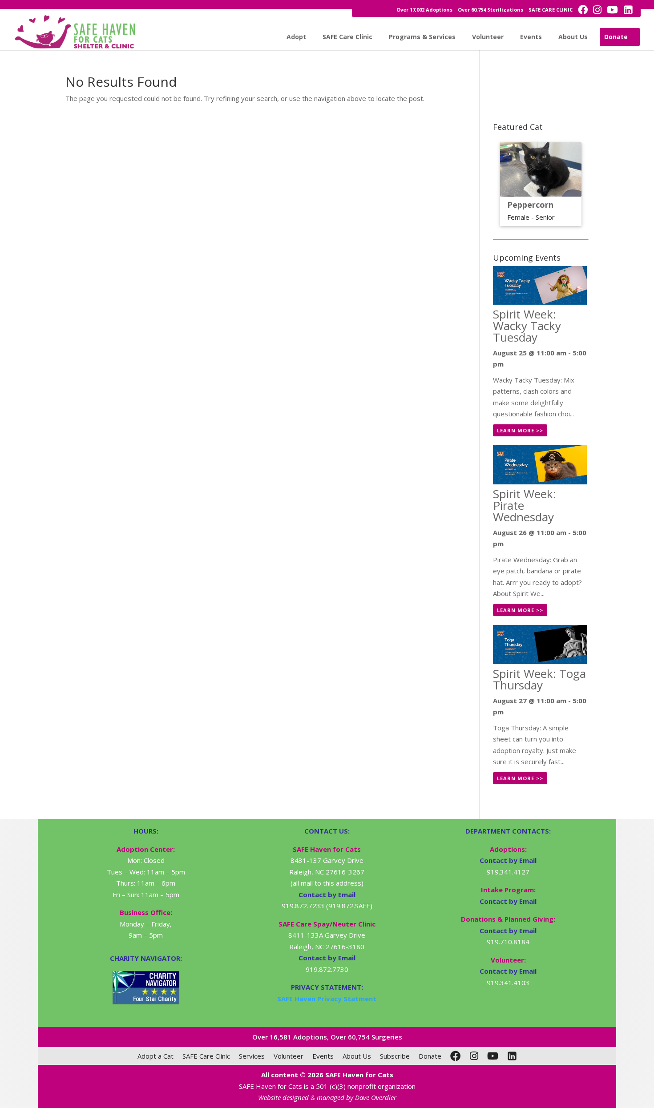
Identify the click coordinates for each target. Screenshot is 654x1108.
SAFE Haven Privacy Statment (326, 998)
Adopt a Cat (155, 1056)
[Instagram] (474, 1056)
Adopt (296, 36)
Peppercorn (530, 204)
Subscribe (395, 1056)
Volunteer (488, 36)
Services (252, 1056)
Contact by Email (508, 860)
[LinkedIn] (512, 1056)
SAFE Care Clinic (347, 36)
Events (531, 36)
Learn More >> (520, 430)
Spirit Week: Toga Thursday (539, 679)
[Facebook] (455, 1056)
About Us (573, 36)
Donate (616, 36)
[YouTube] (493, 1056)
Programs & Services (422, 36)
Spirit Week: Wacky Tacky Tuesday (527, 325)
